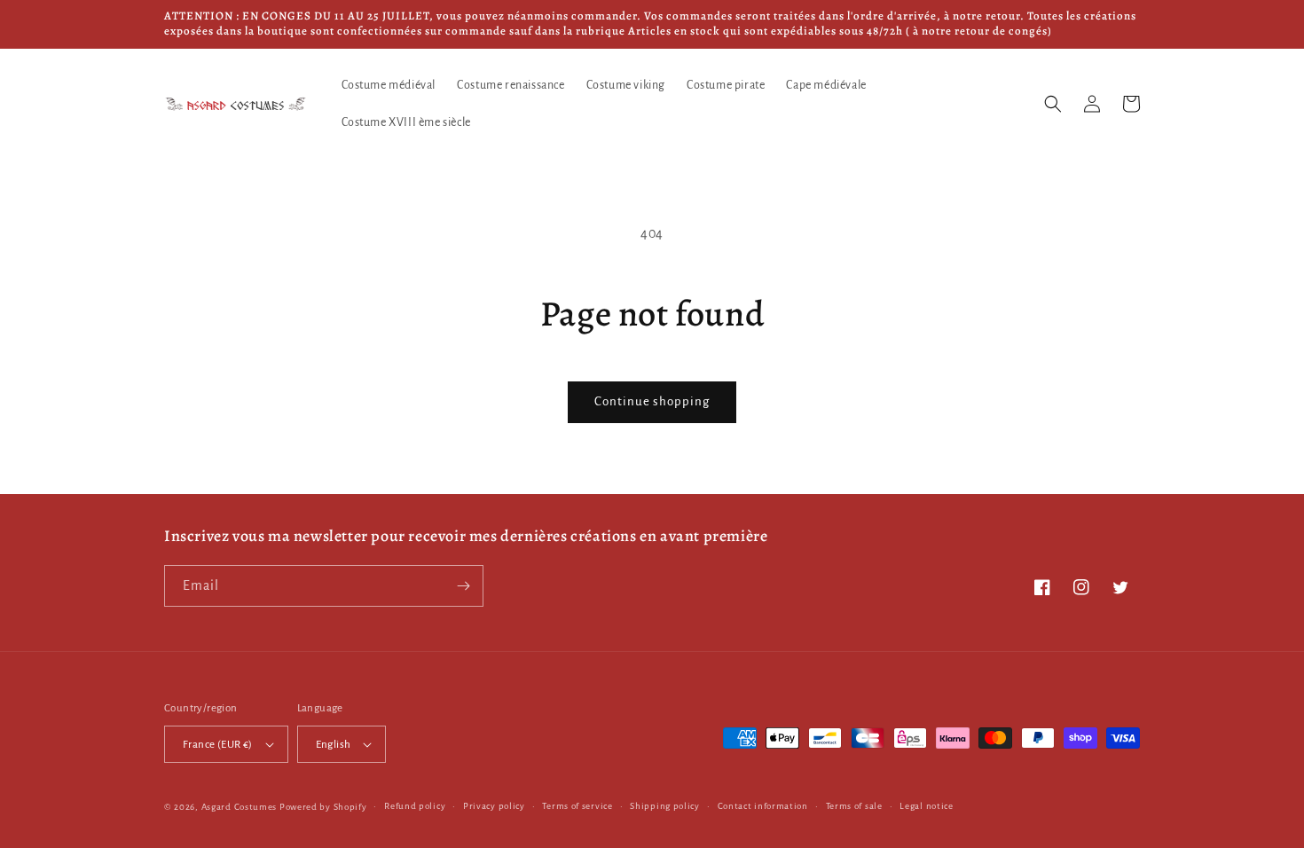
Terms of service (577, 806)
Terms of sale (854, 806)
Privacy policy (494, 806)
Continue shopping (652, 401)
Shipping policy (665, 806)
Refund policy (414, 806)
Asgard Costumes (239, 807)
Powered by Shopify (323, 807)
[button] (1052, 103)
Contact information (763, 806)
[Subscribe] (463, 586)
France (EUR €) (218, 744)
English (333, 744)
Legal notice (926, 806)
